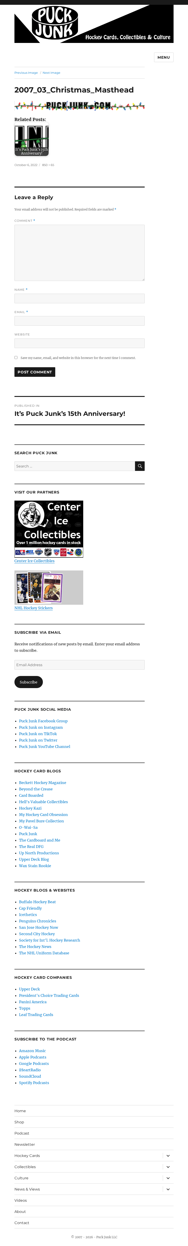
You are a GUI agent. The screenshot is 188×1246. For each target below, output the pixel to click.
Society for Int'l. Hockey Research (49, 940)
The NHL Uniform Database (44, 953)
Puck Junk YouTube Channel (44, 746)
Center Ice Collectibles (34, 561)
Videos (20, 1200)
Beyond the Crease (36, 789)
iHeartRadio (30, 1070)
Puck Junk (28, 834)
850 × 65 (48, 165)
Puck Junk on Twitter (38, 740)
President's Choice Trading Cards (49, 995)
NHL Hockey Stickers (33, 608)
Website (22, 334)
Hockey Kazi (30, 808)
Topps (24, 1008)
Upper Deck (29, 989)
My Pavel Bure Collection (41, 821)
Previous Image (26, 72)
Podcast (21, 1133)
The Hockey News (35, 946)
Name (21, 290)
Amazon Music (32, 1050)
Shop (19, 1122)
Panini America (33, 1002)
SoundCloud (30, 1076)
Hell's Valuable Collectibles (43, 802)
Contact (21, 1223)
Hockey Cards (27, 1156)
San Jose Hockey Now (38, 927)
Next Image (51, 72)
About (20, 1211)
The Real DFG (31, 846)
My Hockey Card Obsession (43, 814)
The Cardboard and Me (39, 840)
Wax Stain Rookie (35, 865)
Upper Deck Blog (34, 859)
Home (20, 1111)
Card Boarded (31, 795)
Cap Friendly (30, 908)
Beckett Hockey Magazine (42, 782)
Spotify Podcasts (34, 1082)
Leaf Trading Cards (36, 1014)
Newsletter (24, 1144)
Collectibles (25, 1167)
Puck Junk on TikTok (38, 733)
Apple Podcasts (32, 1057)
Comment (24, 221)
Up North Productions (39, 853)
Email (21, 312)
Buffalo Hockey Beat (37, 902)
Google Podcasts (34, 1063)
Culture (21, 1178)
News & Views (27, 1189)
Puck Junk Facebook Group (43, 721)
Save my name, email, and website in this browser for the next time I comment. (78, 358)
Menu (164, 57)
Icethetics (28, 914)
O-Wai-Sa (28, 827)
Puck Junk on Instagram (41, 727)
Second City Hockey (37, 934)
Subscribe (28, 682)
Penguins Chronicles (37, 921)
